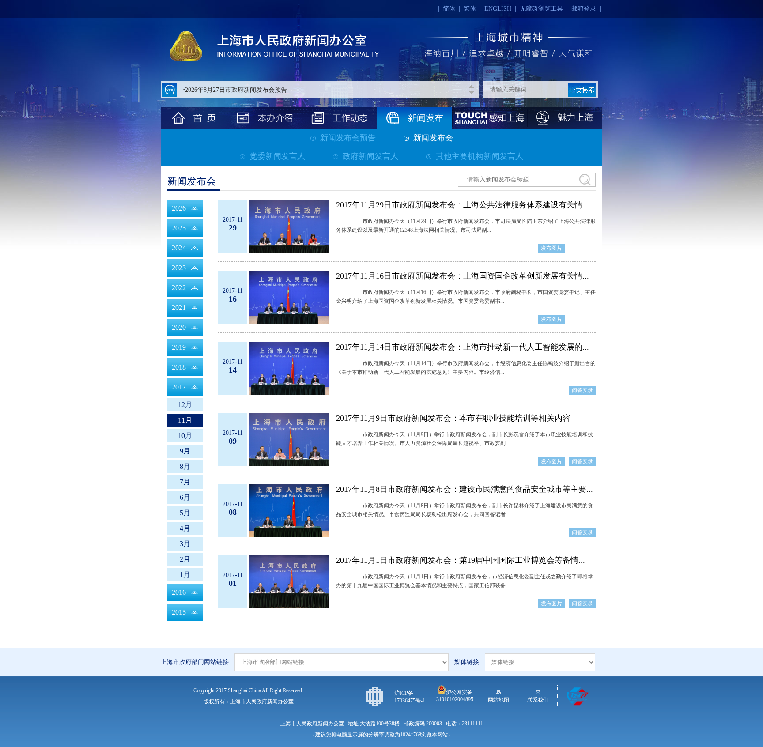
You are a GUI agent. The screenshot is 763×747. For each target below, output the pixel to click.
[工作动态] (339, 118)
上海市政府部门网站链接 (195, 662)
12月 (185, 404)
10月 (185, 435)
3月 (185, 543)
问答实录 (582, 390)
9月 (185, 451)
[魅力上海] (564, 118)
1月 (185, 574)
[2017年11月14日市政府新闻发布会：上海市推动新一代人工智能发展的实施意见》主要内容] (289, 368)
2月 (185, 559)
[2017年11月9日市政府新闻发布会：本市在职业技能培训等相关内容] (289, 439)
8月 (185, 466)
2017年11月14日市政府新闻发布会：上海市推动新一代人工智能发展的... (462, 347)
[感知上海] (489, 118)
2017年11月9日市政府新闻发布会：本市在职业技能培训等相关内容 (453, 418)
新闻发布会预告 (348, 137)
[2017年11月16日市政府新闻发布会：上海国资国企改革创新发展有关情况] (289, 297)
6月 (185, 497)
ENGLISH (497, 8)
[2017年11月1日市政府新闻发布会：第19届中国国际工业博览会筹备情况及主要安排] (289, 581)
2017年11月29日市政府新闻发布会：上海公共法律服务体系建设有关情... (462, 204)
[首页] (194, 118)
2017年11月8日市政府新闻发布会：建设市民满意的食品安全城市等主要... (464, 489)
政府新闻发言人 (370, 156)
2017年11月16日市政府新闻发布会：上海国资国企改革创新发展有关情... (462, 276)
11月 (185, 420)
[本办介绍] (264, 118)
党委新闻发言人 (277, 156)
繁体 (470, 8)
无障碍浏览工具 (541, 8)
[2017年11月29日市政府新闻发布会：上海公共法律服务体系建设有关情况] (289, 226)
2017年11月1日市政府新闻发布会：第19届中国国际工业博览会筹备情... (460, 560)
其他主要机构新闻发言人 (479, 156)
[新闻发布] (414, 118)
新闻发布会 (433, 137)
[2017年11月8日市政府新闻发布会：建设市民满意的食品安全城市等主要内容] (289, 510)
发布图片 (551, 248)
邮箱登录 (583, 8)
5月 (185, 513)
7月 (185, 482)
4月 (185, 528)
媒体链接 (466, 662)
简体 (449, 8)
